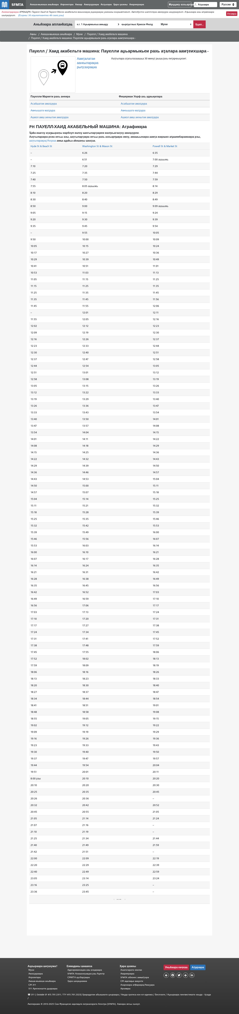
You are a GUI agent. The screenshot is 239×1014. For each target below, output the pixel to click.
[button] (228, 4)
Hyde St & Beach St (41, 146)
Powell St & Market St (165, 146)
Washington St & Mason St (97, 146)
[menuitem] (44, 4)
